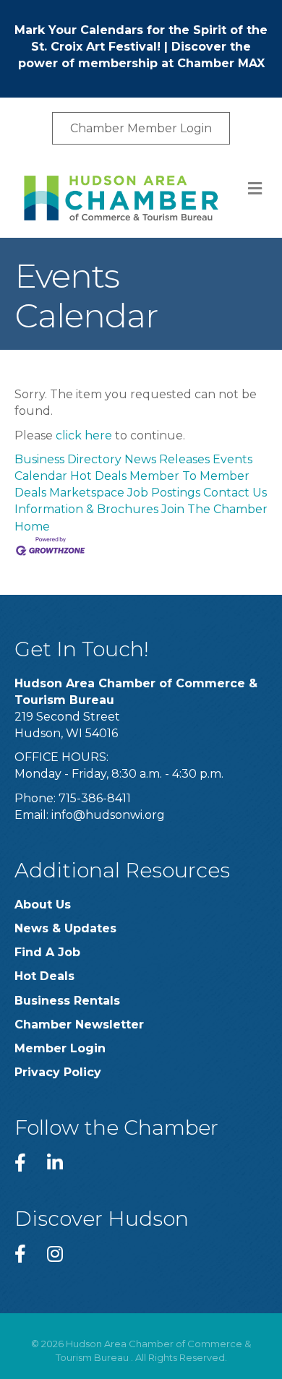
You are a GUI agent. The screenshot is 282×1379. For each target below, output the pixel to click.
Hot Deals (98, 476)
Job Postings (163, 492)
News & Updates (65, 928)
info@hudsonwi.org (108, 815)
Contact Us (235, 492)
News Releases (167, 459)
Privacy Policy (57, 1072)
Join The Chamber (214, 509)
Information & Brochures (86, 509)
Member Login (60, 1048)
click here (84, 435)
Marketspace (86, 492)
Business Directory (67, 459)
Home (32, 526)
